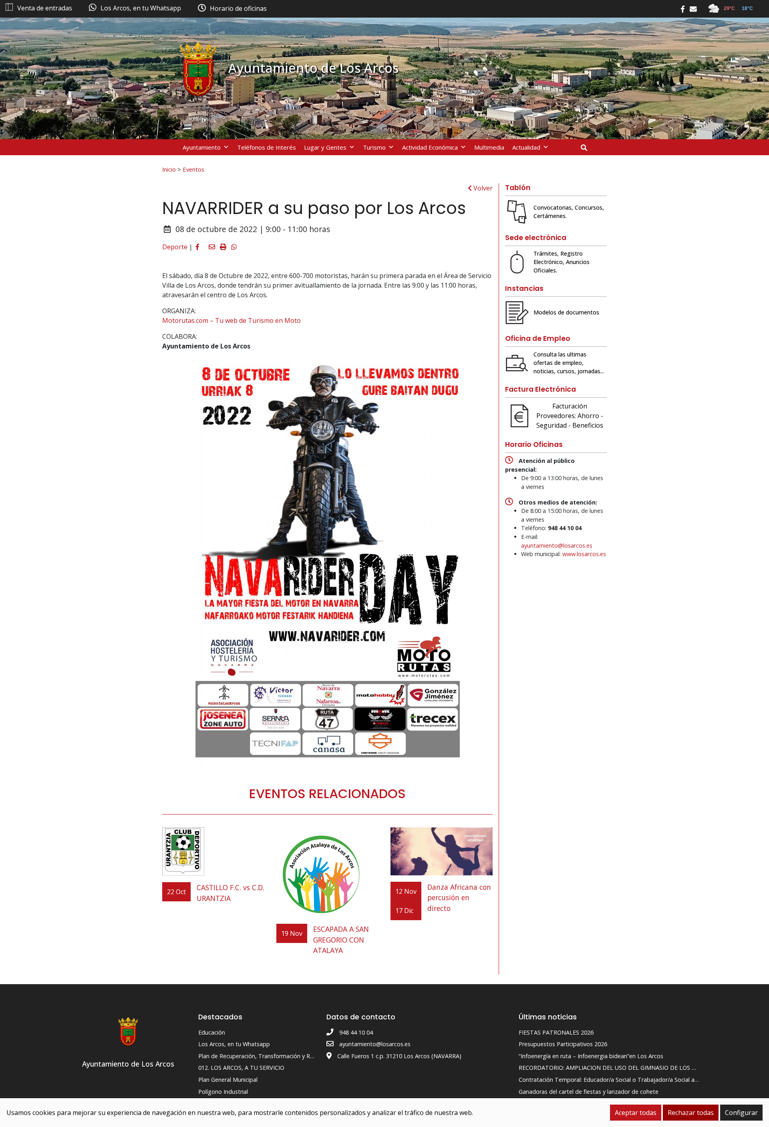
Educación (211, 1032)
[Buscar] (587, 147)
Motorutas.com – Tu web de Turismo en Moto (231, 320)
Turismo (374, 147)
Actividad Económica (430, 147)
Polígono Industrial (223, 1091)
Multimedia (489, 147)
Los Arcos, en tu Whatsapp (234, 1044)
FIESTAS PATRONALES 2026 (556, 1032)
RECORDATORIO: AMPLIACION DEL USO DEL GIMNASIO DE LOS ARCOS (614, 1067)
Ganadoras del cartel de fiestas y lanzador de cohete (588, 1091)
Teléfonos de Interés (266, 147)
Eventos (193, 169)
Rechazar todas (691, 1112)
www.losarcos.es (584, 554)
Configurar (741, 1112)
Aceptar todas (635, 1112)
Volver (482, 188)
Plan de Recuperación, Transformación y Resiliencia (265, 1056)
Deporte (174, 246)
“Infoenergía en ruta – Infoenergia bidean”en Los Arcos (591, 1056)
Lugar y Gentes (325, 147)
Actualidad (526, 147)
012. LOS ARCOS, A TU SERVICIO (241, 1067)
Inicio (169, 169)
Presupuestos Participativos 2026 (563, 1044)
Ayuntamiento (202, 147)
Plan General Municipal (228, 1079)
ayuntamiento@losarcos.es (556, 545)
